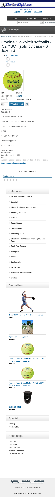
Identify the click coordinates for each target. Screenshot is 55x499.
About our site (14, 448)
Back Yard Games (18, 246)
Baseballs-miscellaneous (21, 273)
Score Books (16, 223)
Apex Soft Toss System (18, 337)
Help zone (12, 441)
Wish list (38, 12)
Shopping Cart (31, 18)
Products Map (14, 427)
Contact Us (47, 18)
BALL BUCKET (15, 407)
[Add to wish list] (27, 104)
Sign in (17, 12)
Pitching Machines (18, 212)
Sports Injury (16, 228)
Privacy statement (16, 454)
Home (3, 36)
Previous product (13, 55)
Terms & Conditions (16, 451)
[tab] (27, 171)
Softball (8, 36)
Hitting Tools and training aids (23, 207)
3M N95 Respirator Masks (21, 197)
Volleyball (15, 251)
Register (27, 12)
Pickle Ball (15, 267)
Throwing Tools (17, 234)
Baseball (14, 202)
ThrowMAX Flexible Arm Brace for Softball (26, 315)
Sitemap (12, 424)
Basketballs (16, 262)
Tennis (14, 257)
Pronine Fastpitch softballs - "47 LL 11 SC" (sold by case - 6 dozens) (26, 360)
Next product (11, 62)
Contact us (13, 444)
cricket (14, 278)
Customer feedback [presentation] (27, 171)
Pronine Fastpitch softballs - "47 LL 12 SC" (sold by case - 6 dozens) (26, 384)
